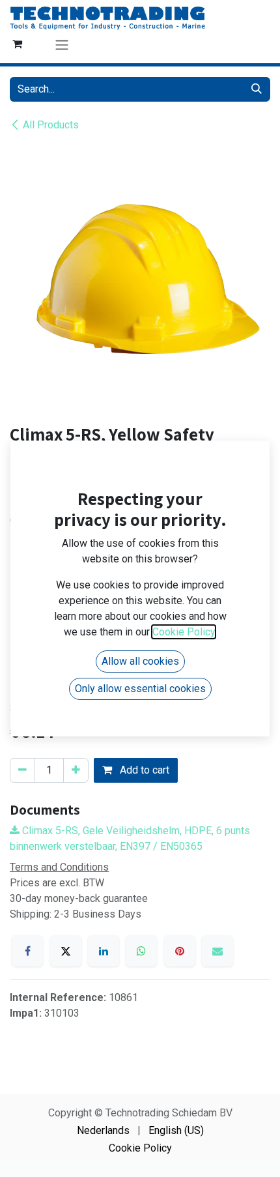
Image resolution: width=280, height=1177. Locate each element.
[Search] (256, 89)
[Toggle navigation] (62, 44)
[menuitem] (103, 1131)
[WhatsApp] (141, 950)
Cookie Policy (140, 1148)
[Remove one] (22, 770)
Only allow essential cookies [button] (140, 688)
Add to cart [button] (143, 770)
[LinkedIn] (103, 950)
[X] (65, 950)
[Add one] (76, 770)
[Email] (217, 950)
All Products (51, 125)
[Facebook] (27, 950)
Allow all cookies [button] (140, 661)
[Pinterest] (179, 950)
